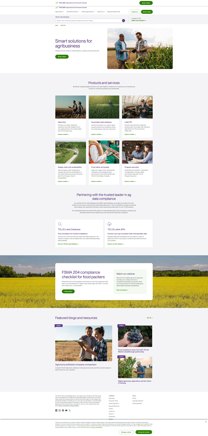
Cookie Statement (81, 427)
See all (149, 318)
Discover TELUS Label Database (67, 244)
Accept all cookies (143, 432)
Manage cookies (126, 432)
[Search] (123, 20)
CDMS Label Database (138, 20)
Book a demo (147, 12)
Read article (68, 291)
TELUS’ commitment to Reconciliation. (69, 405)
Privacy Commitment (96, 427)
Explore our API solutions (115, 244)
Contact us (134, 12)
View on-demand (122, 290)
